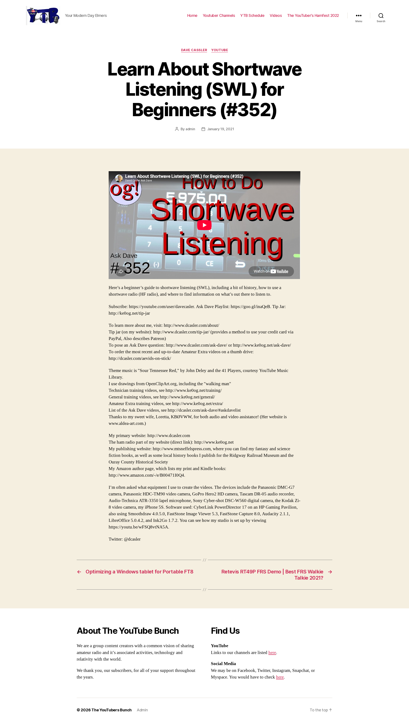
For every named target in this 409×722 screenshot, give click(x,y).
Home (192, 15)
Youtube (219, 50)
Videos (276, 15)
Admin (142, 710)
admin (190, 129)
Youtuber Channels (219, 15)
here (272, 652)
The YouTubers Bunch (111, 710)
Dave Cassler (194, 50)
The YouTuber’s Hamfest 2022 (313, 15)
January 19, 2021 (220, 129)
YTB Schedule (252, 15)
